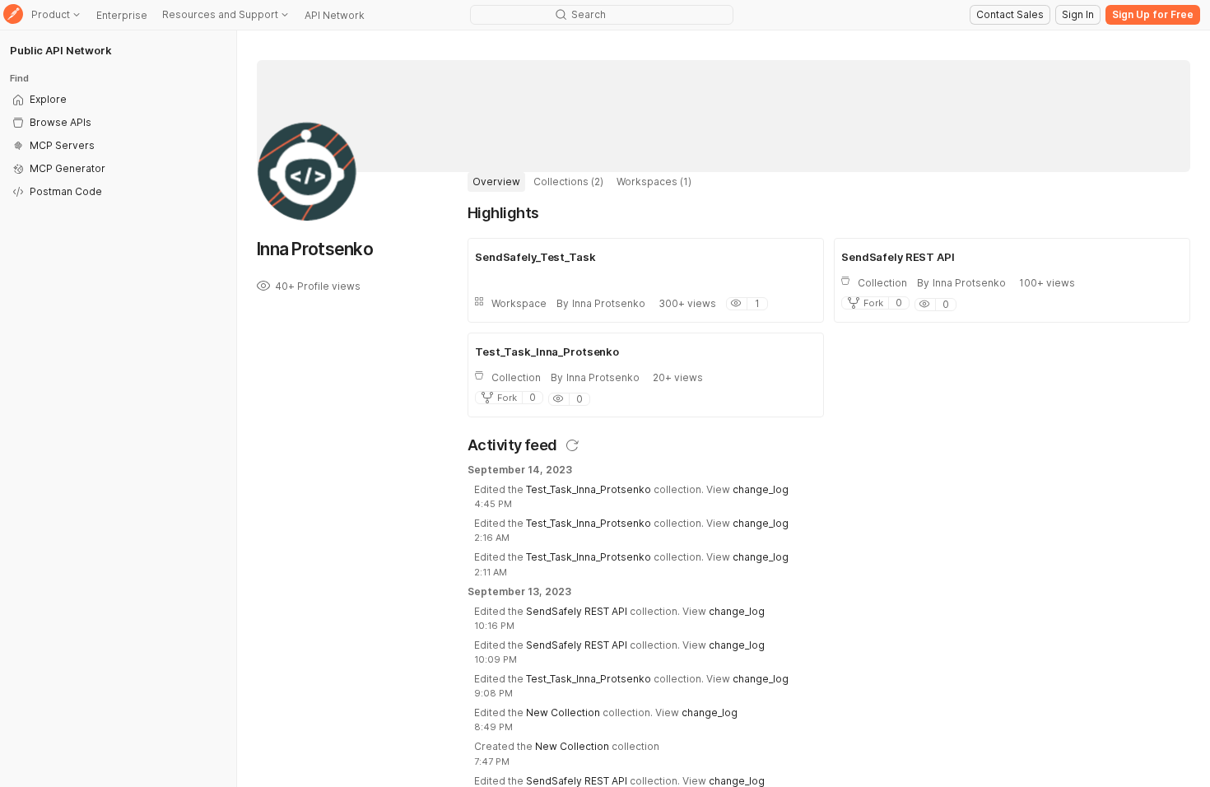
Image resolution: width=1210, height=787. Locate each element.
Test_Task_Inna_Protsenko (588, 489)
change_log (761, 489)
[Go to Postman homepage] (13, 15)
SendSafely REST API (576, 611)
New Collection (563, 712)
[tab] (496, 182)
